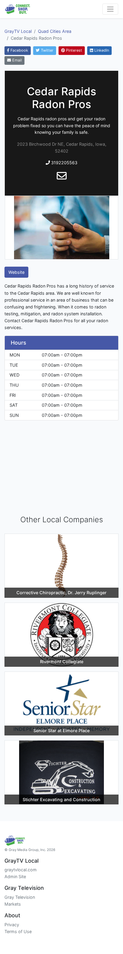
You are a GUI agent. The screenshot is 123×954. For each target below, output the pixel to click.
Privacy (11, 924)
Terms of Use (18, 931)
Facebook (18, 50)
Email (16, 60)
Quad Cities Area (54, 31)
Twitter (46, 50)
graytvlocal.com (20, 869)
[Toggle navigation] (110, 9)
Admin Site (15, 876)
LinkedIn (101, 50)
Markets (12, 904)
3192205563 (63, 162)
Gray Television (19, 897)
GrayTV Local (18, 31)
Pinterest (73, 50)
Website (16, 272)
